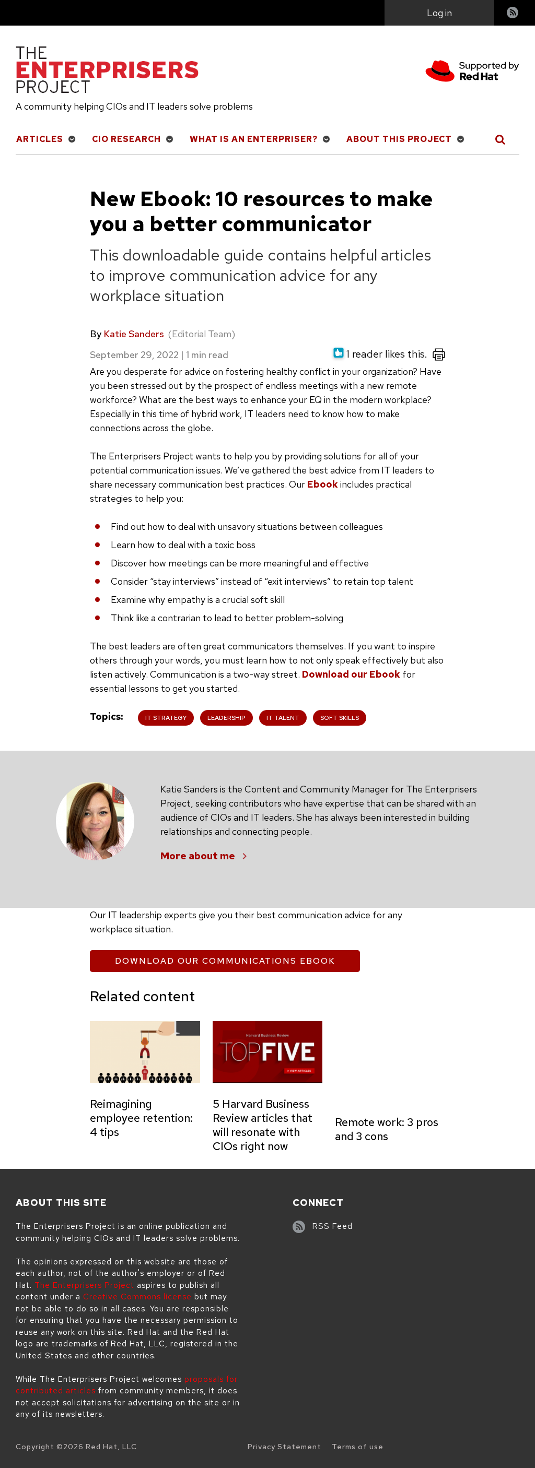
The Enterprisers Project (84, 1285)
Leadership (226, 718)
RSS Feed (332, 1226)
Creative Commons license (137, 1297)
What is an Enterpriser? (254, 139)
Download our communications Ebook (225, 960)
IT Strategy (166, 718)
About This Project (399, 139)
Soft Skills (339, 718)
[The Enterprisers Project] (107, 71)
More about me (197, 855)
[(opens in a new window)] (472, 73)
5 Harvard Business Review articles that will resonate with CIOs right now (262, 1125)
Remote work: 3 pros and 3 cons (386, 1129)
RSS (513, 14)
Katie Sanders (133, 334)
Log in (439, 13)
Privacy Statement (284, 1446)
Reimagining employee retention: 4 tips (141, 1118)
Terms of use (357, 1446)
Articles (39, 139)
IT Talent (282, 718)
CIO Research (126, 139)
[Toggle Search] (500, 139)
